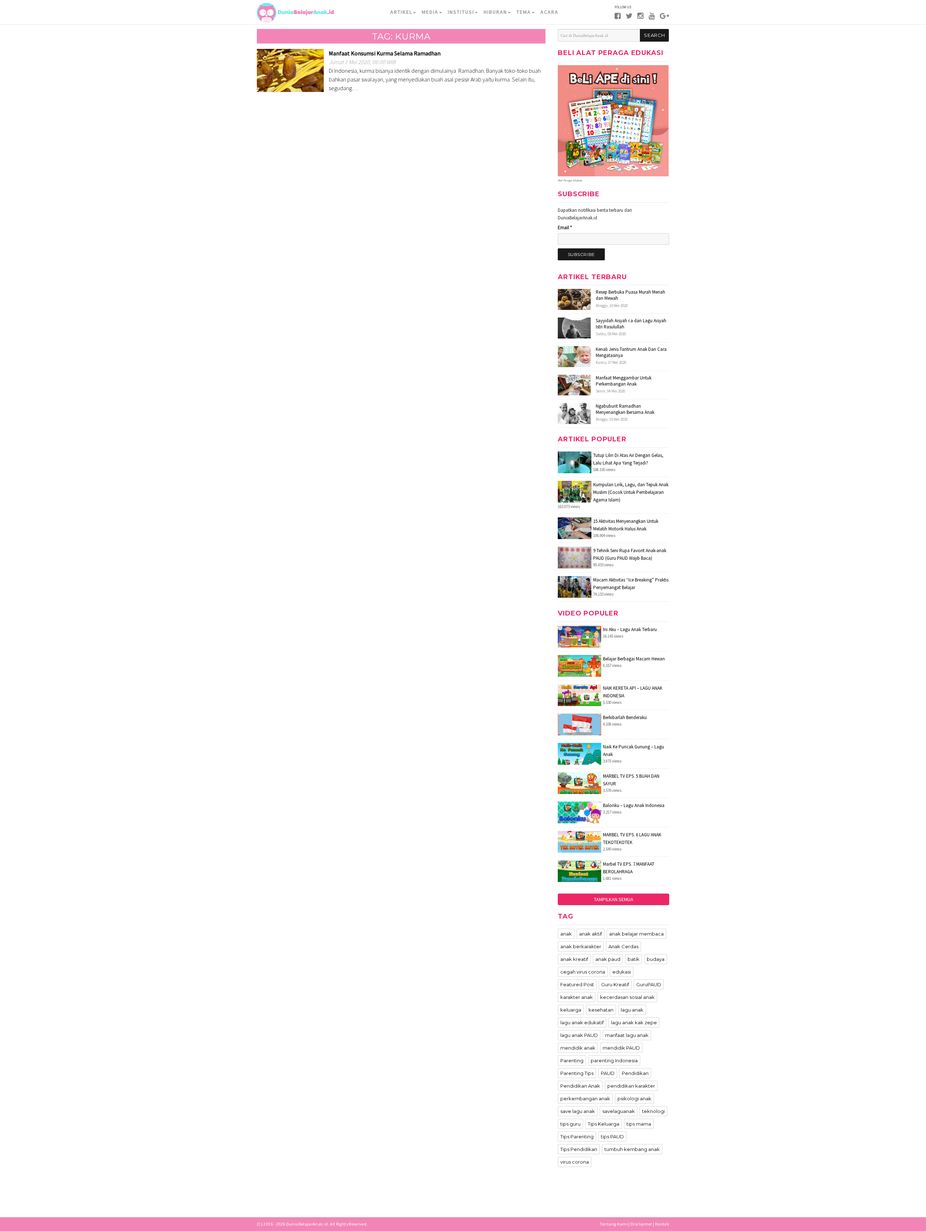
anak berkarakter (580, 946)
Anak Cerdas (623, 946)
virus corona (574, 1162)
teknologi (653, 1111)
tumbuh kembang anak (632, 1149)
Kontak (662, 1224)
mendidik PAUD (621, 1048)
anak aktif (590, 934)
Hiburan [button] (495, 12)
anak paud (607, 959)
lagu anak (632, 1010)
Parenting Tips (577, 1073)
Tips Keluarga (603, 1124)
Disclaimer (641, 1224)
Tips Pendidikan (578, 1149)
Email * (565, 227)
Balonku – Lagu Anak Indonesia (633, 805)
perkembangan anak (585, 1098)
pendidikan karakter (631, 1086)
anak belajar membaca (636, 934)
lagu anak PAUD (579, 1035)
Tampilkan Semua (613, 899)
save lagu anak (577, 1111)
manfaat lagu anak (627, 1035)
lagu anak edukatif (582, 1022)
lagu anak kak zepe (634, 1022)
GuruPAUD (648, 984)
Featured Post (577, 984)
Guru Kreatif (615, 984)
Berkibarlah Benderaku (625, 717)
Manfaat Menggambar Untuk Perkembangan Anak (623, 381)
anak (566, 934)
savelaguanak (618, 1111)
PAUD (608, 1073)
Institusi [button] (461, 12)
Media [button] (430, 12)
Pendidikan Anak (580, 1086)
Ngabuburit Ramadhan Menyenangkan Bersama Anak (625, 409)
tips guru (570, 1124)
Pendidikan (635, 1073)
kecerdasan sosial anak (627, 997)
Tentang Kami (614, 1224)
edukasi (621, 972)
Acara (549, 12)
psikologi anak (634, 1098)
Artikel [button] (401, 12)
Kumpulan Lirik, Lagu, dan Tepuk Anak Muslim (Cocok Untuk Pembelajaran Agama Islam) (630, 492)
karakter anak (576, 997)
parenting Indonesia (614, 1060)
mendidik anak (577, 1048)
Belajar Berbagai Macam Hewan (634, 659)
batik (634, 959)
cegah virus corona (582, 972)
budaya (655, 959)
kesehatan (601, 1010)
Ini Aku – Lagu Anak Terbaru (630, 629)
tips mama (638, 1124)
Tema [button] (524, 12)
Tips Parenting (577, 1136)
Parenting (571, 1060)
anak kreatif (574, 959)
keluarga (570, 1010)
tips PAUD (612, 1136)
